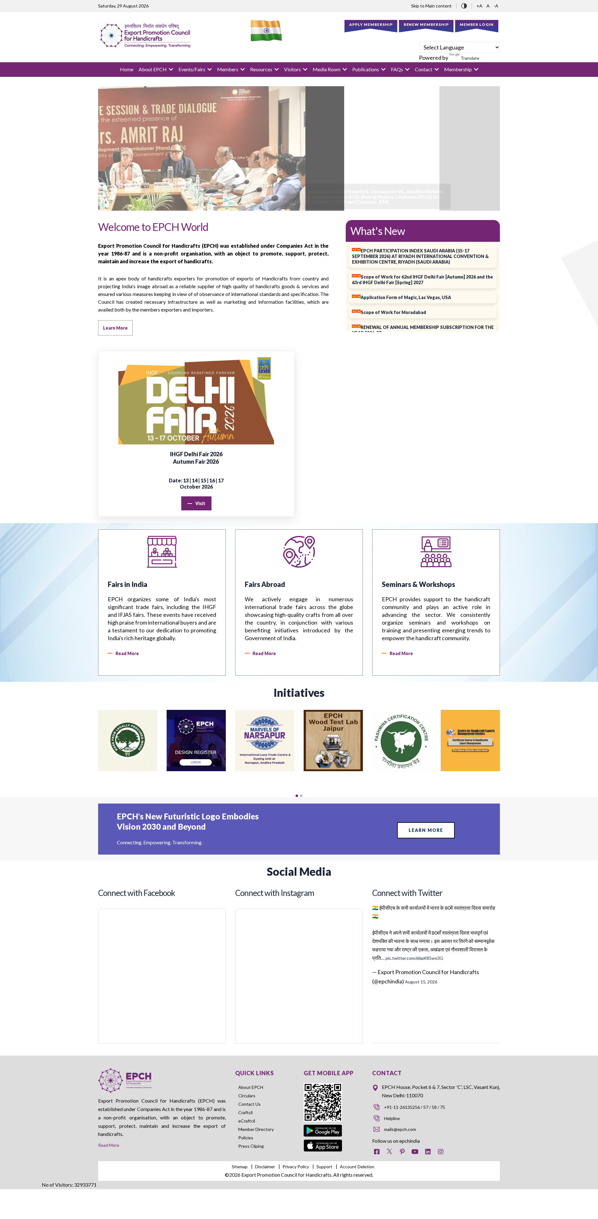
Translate (470, 58)
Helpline (392, 1118)
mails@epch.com (400, 1129)
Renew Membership (426, 24)
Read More (108, 1145)
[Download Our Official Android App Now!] (323, 1125)
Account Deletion (357, 1166)
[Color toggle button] (464, 5)
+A (480, 5)
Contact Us (249, 1104)
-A (496, 5)
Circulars (246, 1095)
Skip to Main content (431, 5)
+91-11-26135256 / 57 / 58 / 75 (414, 1107)
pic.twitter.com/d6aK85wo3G (414, 958)
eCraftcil (246, 1120)
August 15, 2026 (421, 981)
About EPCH (250, 1087)
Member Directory (256, 1129)
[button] (297, 796)
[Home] (145, 35)
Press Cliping (251, 1146)
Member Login (477, 24)
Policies (245, 1137)
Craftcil (245, 1112)
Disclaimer (265, 1166)
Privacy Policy (295, 1166)
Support (324, 1166)
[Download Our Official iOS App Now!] (323, 1143)
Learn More (426, 830)
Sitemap (240, 1166)
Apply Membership (371, 24)
